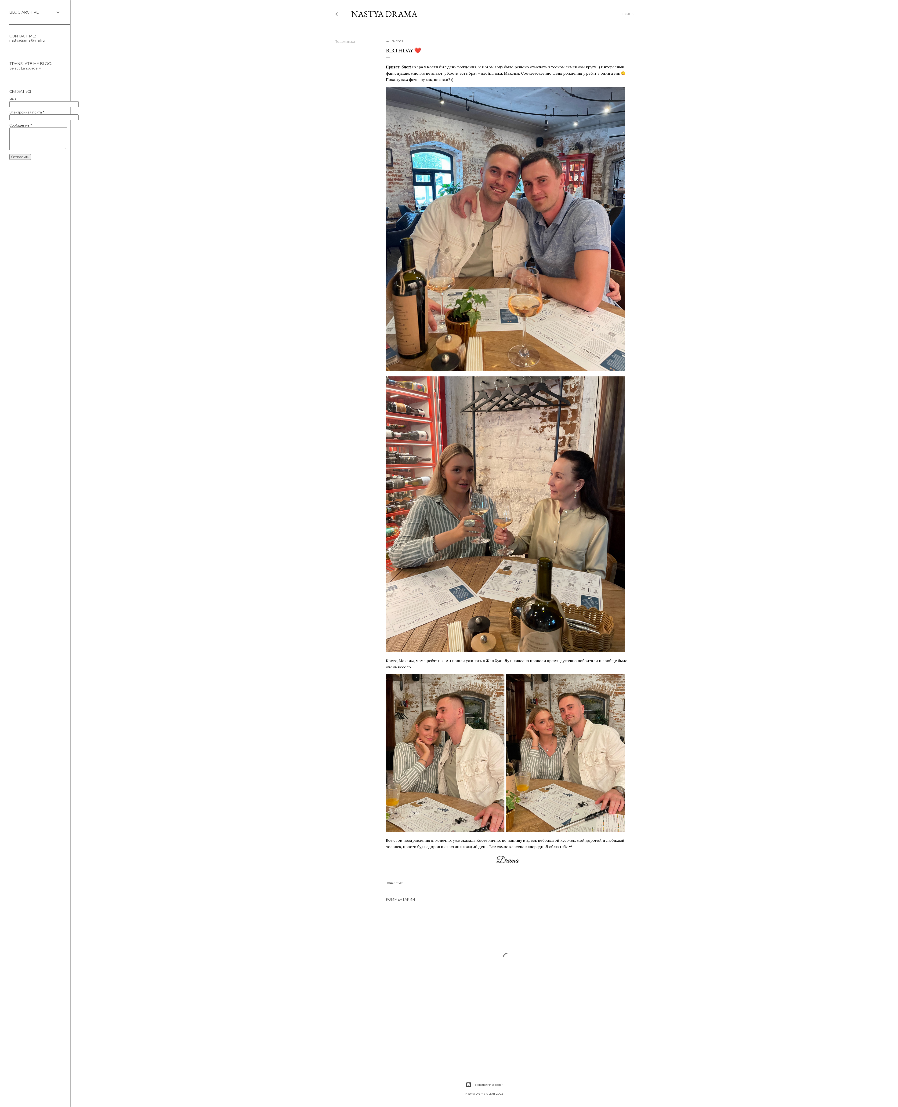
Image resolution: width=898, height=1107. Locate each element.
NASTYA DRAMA (384, 13)
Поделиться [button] (344, 42)
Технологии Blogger (488, 1084)
